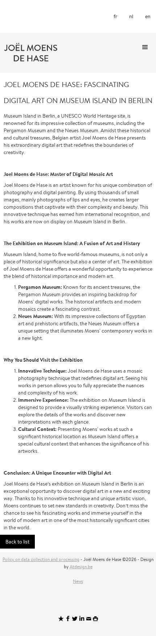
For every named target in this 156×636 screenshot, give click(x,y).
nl (131, 16)
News (78, 581)
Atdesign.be (81, 566)
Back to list (17, 541)
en (148, 16)
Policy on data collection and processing (41, 559)
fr (115, 16)
